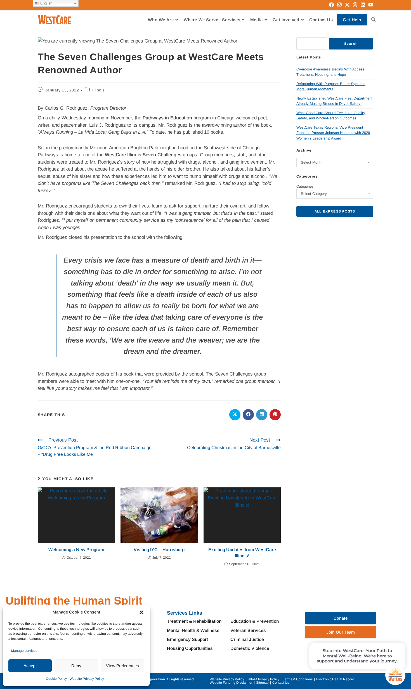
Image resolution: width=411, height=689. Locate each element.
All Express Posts (335, 211)
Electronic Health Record (335, 679)
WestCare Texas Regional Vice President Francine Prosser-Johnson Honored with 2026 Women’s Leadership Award (333, 132)
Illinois (98, 90)
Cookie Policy (56, 679)
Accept (30, 665)
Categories (305, 186)
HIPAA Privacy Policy (263, 679)
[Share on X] (234, 414)
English (45, 3)
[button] (141, 612)
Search (351, 44)
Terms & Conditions (298, 679)
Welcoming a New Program (76, 549)
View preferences (122, 665)
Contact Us (280, 683)
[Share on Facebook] (248, 414)
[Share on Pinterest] (275, 414)
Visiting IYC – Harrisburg (159, 549)
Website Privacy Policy (87, 679)
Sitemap (262, 683)
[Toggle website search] (373, 20)
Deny (76, 665)
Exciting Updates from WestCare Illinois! (242, 552)
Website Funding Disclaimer (231, 683)
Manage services (24, 651)
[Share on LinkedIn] (261, 414)
